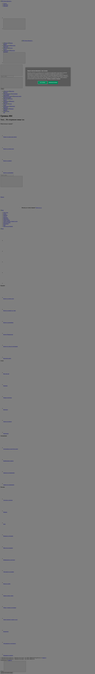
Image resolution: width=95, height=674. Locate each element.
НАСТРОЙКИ (42, 82)
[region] (48, 76)
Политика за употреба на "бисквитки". (54, 78)
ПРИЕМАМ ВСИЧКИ (53, 82)
